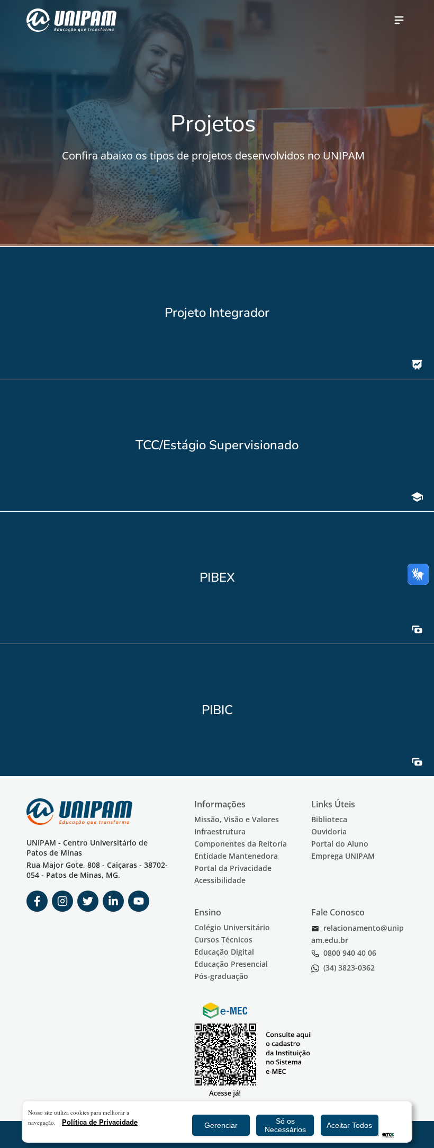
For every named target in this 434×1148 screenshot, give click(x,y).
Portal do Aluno (339, 844)
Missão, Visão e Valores (236, 819)
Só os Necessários (285, 1125)
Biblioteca (329, 819)
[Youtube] (138, 901)
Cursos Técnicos (223, 940)
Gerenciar (221, 1125)
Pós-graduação (221, 976)
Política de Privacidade (100, 1122)
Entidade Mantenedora (236, 856)
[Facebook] (37, 901)
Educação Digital (224, 952)
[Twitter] (87, 901)
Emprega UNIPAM (343, 856)
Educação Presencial (231, 964)
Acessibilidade (220, 880)
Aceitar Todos (349, 1125)
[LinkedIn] (113, 901)
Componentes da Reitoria (240, 844)
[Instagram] (62, 901)
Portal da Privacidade (233, 868)
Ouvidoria (329, 831)
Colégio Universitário (232, 927)
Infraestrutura (220, 831)
